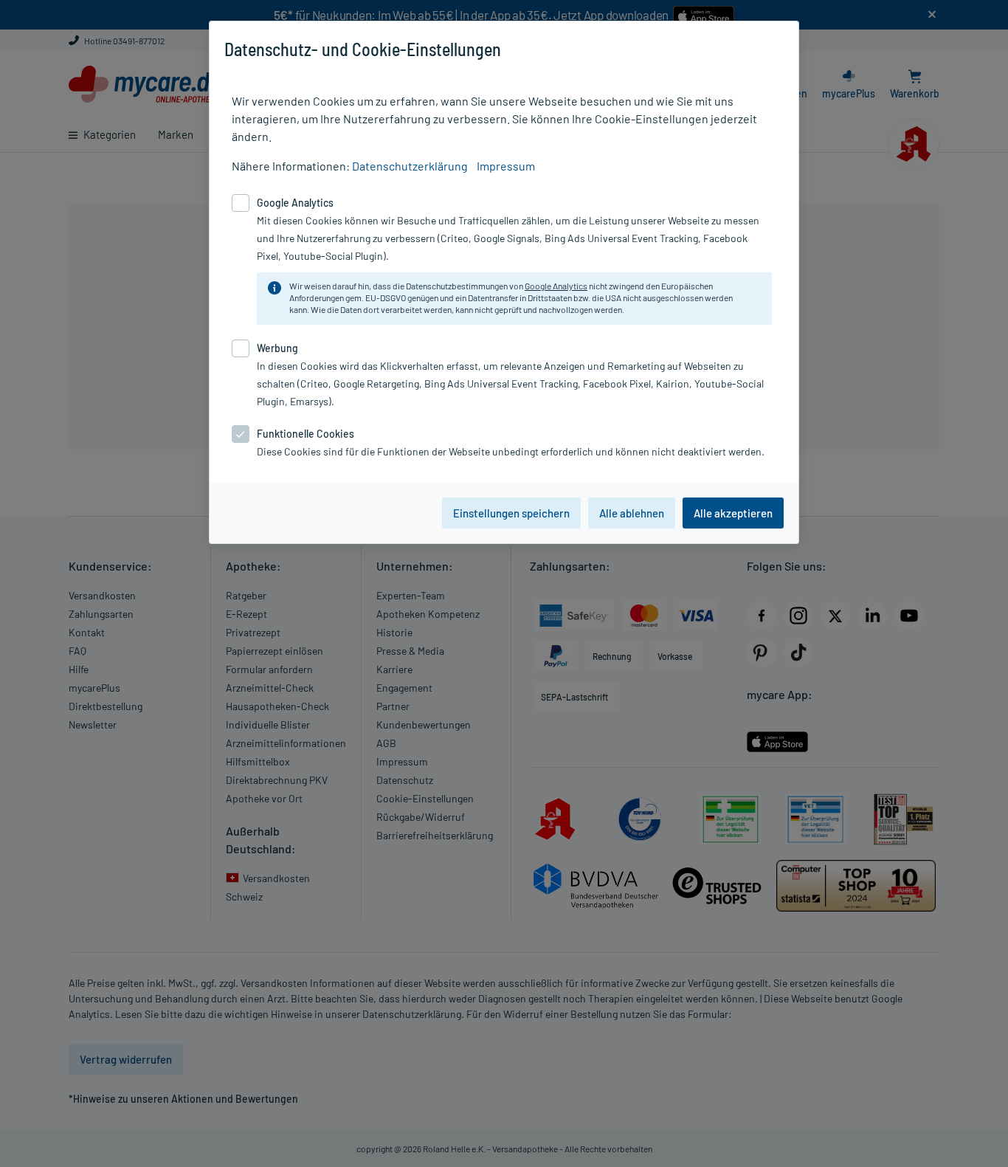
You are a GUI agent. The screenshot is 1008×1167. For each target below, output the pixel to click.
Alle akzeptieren (733, 513)
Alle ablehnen (631, 513)
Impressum (506, 166)
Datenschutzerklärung (410, 166)
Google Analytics (556, 285)
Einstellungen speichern (511, 513)
